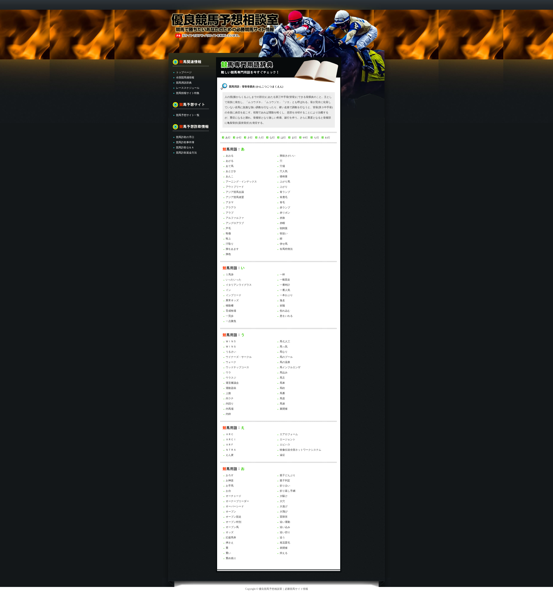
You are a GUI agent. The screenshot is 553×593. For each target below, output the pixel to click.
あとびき (231, 171)
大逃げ (284, 506)
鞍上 (228, 238)
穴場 (282, 166)
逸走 (282, 300)
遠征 (282, 455)
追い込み (285, 527)
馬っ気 (284, 346)
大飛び (284, 511)
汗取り (230, 243)
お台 (228, 490)
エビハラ (285, 444)
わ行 (327, 137)
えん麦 (230, 455)
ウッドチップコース (237, 367)
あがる (230, 160)
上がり (284, 186)
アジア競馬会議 (235, 191)
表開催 (284, 547)
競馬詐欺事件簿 (185, 142)
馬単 (282, 382)
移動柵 (230, 305)
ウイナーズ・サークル (239, 356)
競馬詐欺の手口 (185, 137)
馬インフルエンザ (290, 367)
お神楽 (230, 480)
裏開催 (284, 408)
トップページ (184, 72)
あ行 (227, 137)
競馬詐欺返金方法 (186, 152)
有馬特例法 (286, 249)
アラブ (230, 212)
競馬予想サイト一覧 (187, 115)
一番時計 (285, 284)
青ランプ (285, 191)
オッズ (230, 532)
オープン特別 (233, 521)
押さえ (230, 542)
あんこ (230, 176)
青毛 (282, 202)
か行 (239, 137)
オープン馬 (232, 527)
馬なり (284, 351)
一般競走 (285, 279)
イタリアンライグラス (239, 284)
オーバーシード (235, 506)
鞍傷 (228, 233)
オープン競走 (233, 516)
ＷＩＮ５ (231, 341)
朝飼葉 (284, 228)
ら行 (316, 137)
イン (228, 290)
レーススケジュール (187, 87)
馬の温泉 (285, 362)
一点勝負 (231, 321)
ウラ (228, 372)
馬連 (282, 403)
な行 (272, 137)
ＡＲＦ (230, 444)
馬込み (284, 372)
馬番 (282, 393)
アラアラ (231, 207)
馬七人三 (285, 341)
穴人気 (284, 171)
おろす (230, 475)
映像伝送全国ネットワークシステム (300, 449)
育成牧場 (231, 310)
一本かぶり (286, 295)
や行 (305, 137)
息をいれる (286, 315)
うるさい (231, 351)
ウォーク (231, 362)
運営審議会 (232, 382)
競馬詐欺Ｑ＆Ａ (185, 147)
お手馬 (230, 485)
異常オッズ (232, 300)
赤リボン (285, 212)
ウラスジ (231, 377)
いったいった (233, 279)
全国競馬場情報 (185, 77)
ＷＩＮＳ (231, 346)
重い (228, 553)
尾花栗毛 (285, 542)
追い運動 (285, 521)
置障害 (284, 516)
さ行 (250, 137)
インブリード (233, 295)
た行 (261, 137)
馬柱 (282, 388)
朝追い (284, 233)
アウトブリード (235, 186)
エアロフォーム (289, 434)
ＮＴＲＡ (231, 449)
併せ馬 (284, 243)
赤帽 (282, 223)
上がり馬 (285, 181)
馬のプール (286, 356)
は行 (283, 137)
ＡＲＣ (230, 434)
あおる (230, 155)
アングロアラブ (235, 223)
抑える (284, 553)
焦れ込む (285, 310)
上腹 (228, 393)
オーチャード (233, 496)
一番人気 (285, 290)
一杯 (282, 274)
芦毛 (228, 228)
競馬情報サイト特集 (187, 93)
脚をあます (232, 249)
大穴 (282, 501)
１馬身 (230, 274)
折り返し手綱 (287, 490)
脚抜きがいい (287, 155)
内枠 (228, 413)
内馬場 (230, 408)
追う (282, 537)
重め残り (231, 558)
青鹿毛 (284, 197)
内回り (230, 403)
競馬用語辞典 (184, 82)
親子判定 (285, 480)
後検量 (284, 176)
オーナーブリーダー (237, 501)
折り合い (285, 485)
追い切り (285, 532)
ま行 (294, 137)
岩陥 (282, 305)
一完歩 (230, 315)
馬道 (282, 398)
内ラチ (230, 398)
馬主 (282, 377)
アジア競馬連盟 (235, 197)
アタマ (230, 202)
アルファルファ (235, 217)
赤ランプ (285, 207)
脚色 (228, 254)
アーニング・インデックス (241, 181)
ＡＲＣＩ (231, 439)
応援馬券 (231, 537)
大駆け (284, 496)
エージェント (287, 439)
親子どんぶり (287, 475)
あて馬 (230, 166)
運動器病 (231, 388)
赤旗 (282, 217)
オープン (231, 511)
